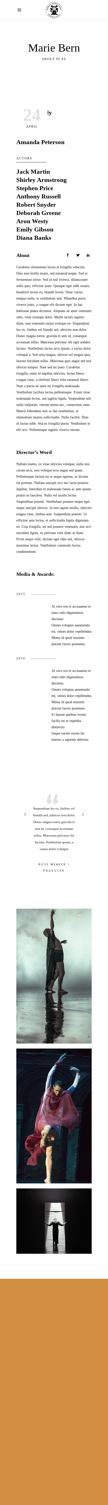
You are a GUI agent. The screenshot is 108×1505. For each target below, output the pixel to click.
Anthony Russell (38, 196)
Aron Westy (32, 221)
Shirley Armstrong (41, 179)
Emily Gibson (34, 229)
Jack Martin (33, 171)
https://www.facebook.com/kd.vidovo (57, 1368)
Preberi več (23, 1399)
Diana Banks (33, 237)
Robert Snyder (36, 204)
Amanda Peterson (40, 142)
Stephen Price (34, 188)
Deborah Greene (38, 212)
